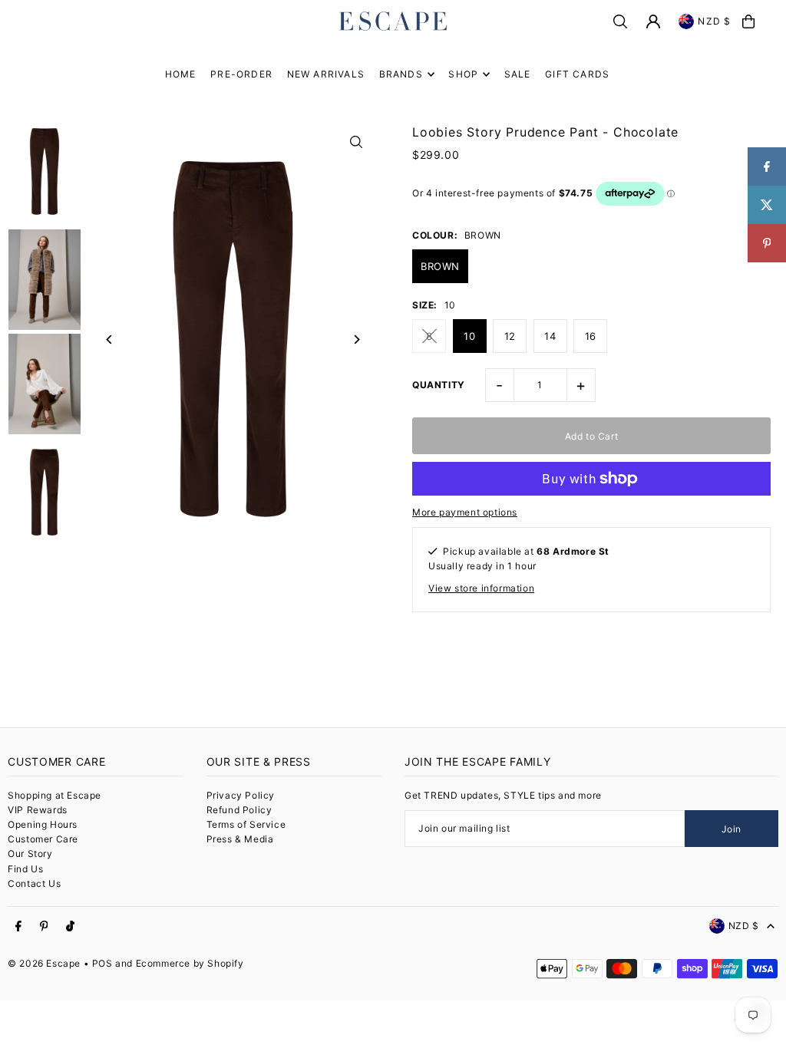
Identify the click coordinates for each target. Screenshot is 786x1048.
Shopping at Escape (54, 795)
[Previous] (109, 339)
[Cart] (748, 21)
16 (590, 336)
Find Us (25, 869)
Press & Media (240, 839)
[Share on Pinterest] (767, 243)
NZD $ (714, 21)
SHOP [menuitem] (463, 74)
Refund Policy (239, 810)
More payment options (464, 512)
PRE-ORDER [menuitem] (241, 74)
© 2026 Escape (44, 963)
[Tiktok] (70, 927)
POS (102, 963)
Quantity (438, 385)
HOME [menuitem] (180, 74)
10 (469, 336)
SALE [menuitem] (517, 74)
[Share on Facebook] (767, 166)
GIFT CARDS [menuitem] (577, 74)
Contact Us (34, 883)
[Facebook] (18, 927)
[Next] (356, 339)
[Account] (653, 21)
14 (550, 336)
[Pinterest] (44, 927)
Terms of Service (246, 824)
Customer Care (43, 839)
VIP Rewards (38, 810)
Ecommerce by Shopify (190, 963)
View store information (481, 588)
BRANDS (401, 74)
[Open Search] (620, 21)
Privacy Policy (240, 795)
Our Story (30, 853)
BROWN (440, 266)
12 (510, 336)
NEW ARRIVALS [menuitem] (326, 74)
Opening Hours (43, 824)
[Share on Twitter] (767, 205)
